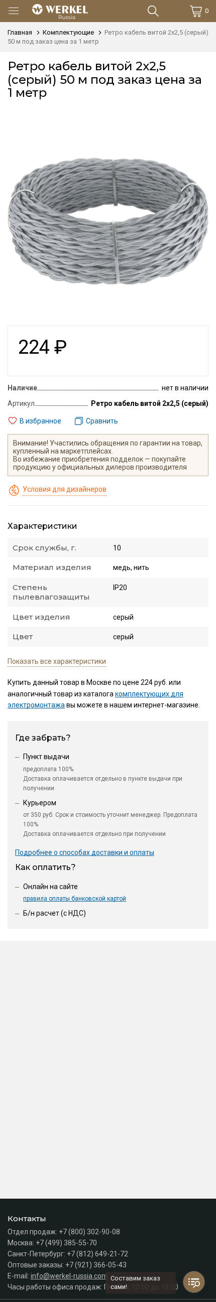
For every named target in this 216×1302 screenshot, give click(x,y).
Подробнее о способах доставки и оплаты (84, 852)
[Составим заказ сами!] (194, 1282)
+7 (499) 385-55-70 (66, 1243)
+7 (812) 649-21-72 (97, 1254)
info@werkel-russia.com (69, 1276)
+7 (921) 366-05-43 (96, 1265)
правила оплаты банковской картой (74, 898)
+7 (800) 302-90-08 (89, 1232)
